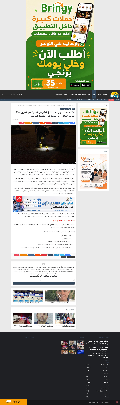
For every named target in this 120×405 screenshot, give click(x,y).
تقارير (107, 379)
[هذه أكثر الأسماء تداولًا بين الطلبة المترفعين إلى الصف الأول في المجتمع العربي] (65, 318)
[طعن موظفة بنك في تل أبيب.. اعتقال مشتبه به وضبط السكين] (72, 352)
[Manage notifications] (117, 402)
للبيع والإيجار (59, 94)
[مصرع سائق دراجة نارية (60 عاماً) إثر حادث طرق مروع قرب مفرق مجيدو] (64, 347)
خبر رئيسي (68, 109)
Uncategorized (104, 364)
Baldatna (97, 402)
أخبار (94, 94)
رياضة (89, 94)
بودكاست (105, 376)
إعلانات (106, 373)
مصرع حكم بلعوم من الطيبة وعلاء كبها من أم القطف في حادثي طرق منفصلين (87, 99)
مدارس (84, 94)
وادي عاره (99, 94)
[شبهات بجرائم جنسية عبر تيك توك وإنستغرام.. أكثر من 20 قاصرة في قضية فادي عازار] (43, 318)
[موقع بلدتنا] (114, 95)
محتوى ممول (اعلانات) (75, 94)
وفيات (65, 94)
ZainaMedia (91, 402)
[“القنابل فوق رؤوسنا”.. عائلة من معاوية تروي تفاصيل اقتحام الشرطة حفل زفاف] (22, 318)
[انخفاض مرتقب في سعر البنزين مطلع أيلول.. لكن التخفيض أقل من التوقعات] (80, 347)
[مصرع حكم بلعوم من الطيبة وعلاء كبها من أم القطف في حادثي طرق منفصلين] (72, 347)
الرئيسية (105, 94)
